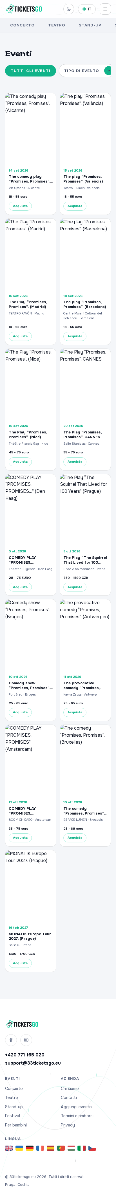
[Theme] (68, 9)
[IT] (82, 1148)
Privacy (68, 1125)
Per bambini (16, 1125)
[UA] (19, 1148)
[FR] (40, 1148)
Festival (12, 1115)
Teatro (57, 25)
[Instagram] (26, 1040)
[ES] (50, 1148)
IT (90, 9)
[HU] (71, 1148)
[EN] (9, 1148)
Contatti (69, 1097)
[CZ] (92, 1148)
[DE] (30, 1148)
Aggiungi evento (76, 1106)
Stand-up (90, 25)
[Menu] (105, 9)
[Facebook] (11, 1040)
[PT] (61, 1148)
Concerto (22, 25)
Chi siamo (70, 1088)
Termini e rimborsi (77, 1115)
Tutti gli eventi (30, 70)
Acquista (20, 206)
